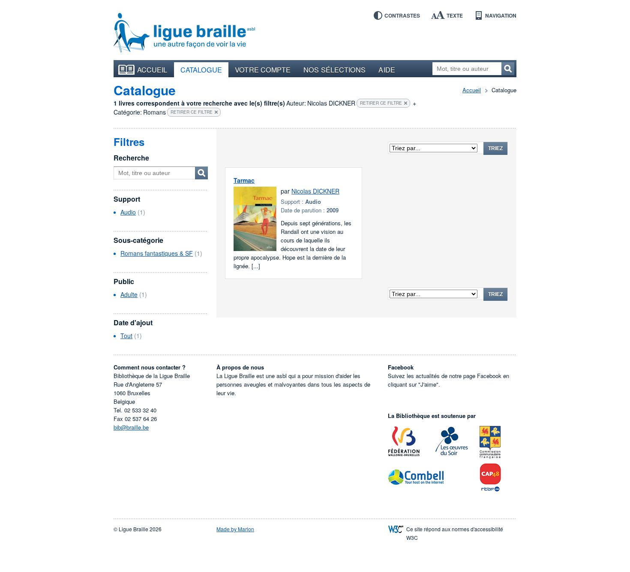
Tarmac (244, 180)
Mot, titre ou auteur (201, 172)
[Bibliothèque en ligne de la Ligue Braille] (184, 33)
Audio (128, 212)
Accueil (152, 69)
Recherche (131, 158)
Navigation (500, 15)
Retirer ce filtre (381, 103)
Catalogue (201, 69)
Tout (126, 335)
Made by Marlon (235, 529)
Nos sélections (334, 69)
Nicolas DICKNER (315, 191)
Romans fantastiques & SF (156, 253)
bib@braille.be (131, 427)
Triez (495, 148)
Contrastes (402, 15)
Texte (455, 15)
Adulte (129, 294)
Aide (386, 69)
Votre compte (263, 69)
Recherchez (507, 68)
